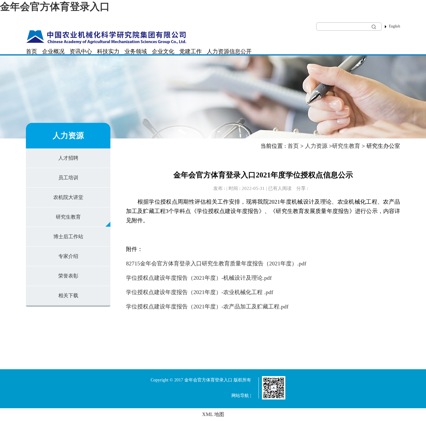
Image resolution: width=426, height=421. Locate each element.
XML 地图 (213, 414)
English (394, 26)
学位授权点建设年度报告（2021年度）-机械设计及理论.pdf (199, 278)
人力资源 (218, 51)
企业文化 (163, 51)
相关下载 (68, 295)
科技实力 (108, 51)
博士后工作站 (68, 236)
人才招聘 (68, 158)
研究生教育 (68, 217)
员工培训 (68, 177)
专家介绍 (68, 256)
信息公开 (240, 51)
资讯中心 (81, 51)
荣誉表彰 (68, 275)
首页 (31, 51)
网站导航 (240, 395)
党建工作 (190, 51)
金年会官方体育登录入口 (55, 6)
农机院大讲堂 (68, 197)
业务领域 (135, 51)
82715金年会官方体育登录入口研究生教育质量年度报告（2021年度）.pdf (216, 263)
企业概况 (53, 51)
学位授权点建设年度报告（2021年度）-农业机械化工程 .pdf (199, 292)
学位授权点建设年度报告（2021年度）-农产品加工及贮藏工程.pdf (207, 306)
